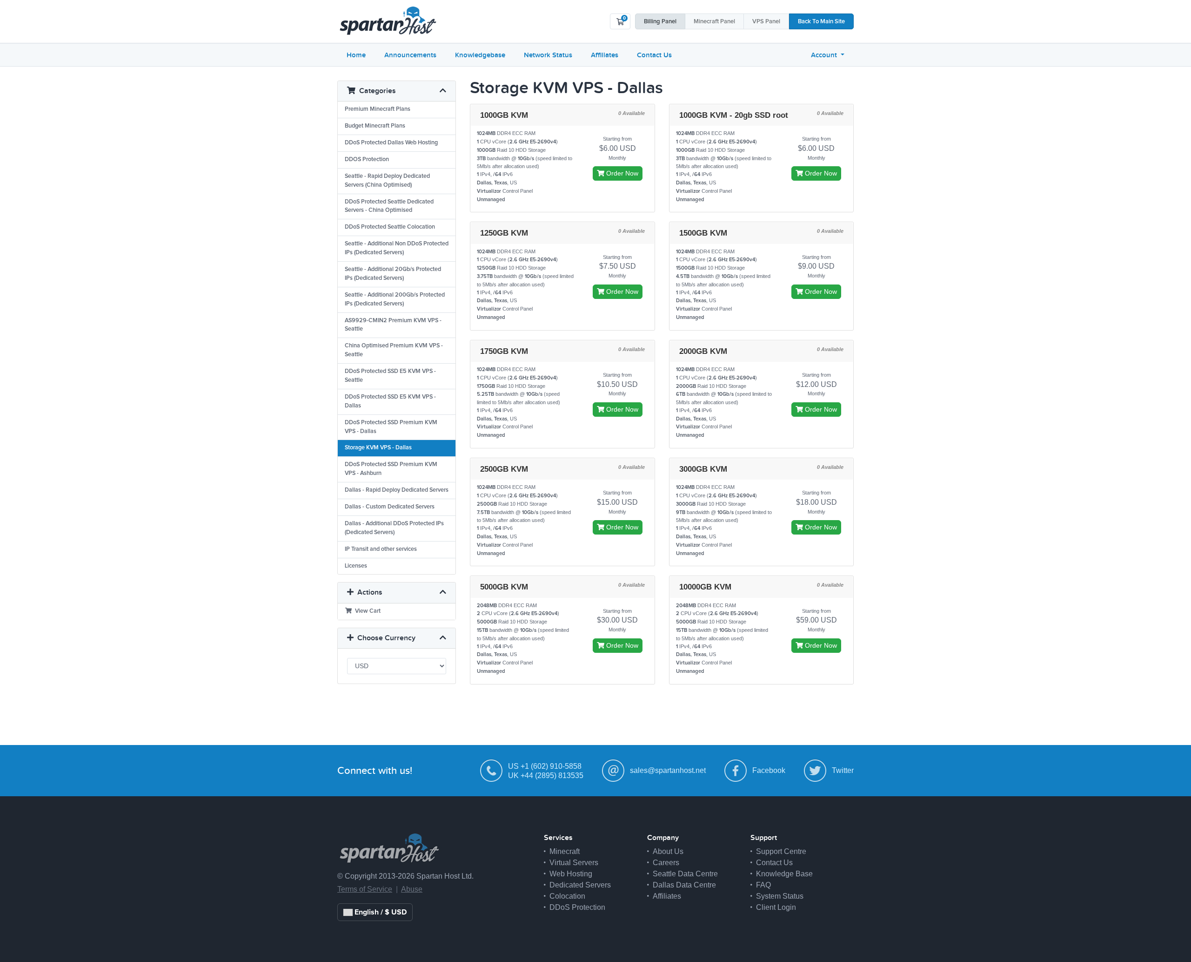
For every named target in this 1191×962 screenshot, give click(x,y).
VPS (766, 22)
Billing (660, 22)
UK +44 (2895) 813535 (545, 775)
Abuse (411, 889)
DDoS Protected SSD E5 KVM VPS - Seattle (390, 375)
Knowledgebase (480, 55)
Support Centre (781, 851)
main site (821, 22)
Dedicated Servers (580, 885)
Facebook (768, 770)
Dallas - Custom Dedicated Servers (390, 507)
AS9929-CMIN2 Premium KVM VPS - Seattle (393, 325)
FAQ (763, 885)
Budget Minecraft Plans (375, 126)
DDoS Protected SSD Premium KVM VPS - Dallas (391, 427)
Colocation (567, 896)
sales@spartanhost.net (668, 770)
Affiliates (604, 55)
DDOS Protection (367, 159)
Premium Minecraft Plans (377, 109)
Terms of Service (364, 889)
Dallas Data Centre (684, 885)
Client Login (776, 907)
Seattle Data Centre (685, 874)
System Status (779, 896)
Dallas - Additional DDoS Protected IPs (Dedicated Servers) (394, 528)
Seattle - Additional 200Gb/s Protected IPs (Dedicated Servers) (395, 299)
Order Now (621, 173)
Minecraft (714, 22)
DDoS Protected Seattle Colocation (390, 227)
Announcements (410, 55)
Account (825, 55)
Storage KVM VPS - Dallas (378, 448)
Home (356, 55)
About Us (668, 851)
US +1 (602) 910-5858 (545, 766)
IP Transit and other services (381, 549)
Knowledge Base (784, 874)
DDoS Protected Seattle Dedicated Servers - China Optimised (389, 206)
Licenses (356, 566)
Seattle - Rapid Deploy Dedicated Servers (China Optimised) (387, 180)
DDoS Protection (577, 907)
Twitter (843, 770)
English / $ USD (380, 912)
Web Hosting (570, 874)
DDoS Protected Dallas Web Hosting (391, 143)
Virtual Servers (573, 863)
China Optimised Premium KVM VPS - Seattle (394, 350)
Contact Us (654, 55)
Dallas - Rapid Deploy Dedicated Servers (396, 490)
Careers (666, 863)
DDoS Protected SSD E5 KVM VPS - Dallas (390, 401)
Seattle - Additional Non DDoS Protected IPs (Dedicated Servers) (396, 248)
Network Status (548, 55)
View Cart (366, 611)
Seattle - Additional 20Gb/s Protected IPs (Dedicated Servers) (393, 273)
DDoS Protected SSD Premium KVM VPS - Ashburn (391, 468)
